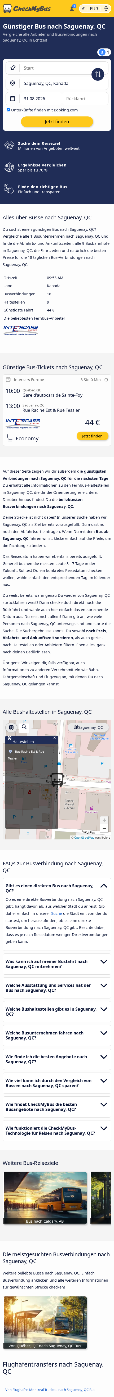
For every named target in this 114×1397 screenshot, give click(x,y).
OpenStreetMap (84, 837)
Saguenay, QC (90, 727)
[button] (104, 820)
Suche (57, 913)
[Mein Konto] (71, 8)
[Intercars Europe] (20, 332)
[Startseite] (33, 9)
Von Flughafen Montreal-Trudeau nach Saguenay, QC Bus (50, 1389)
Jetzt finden (92, 435)
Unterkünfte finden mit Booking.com (44, 109)
